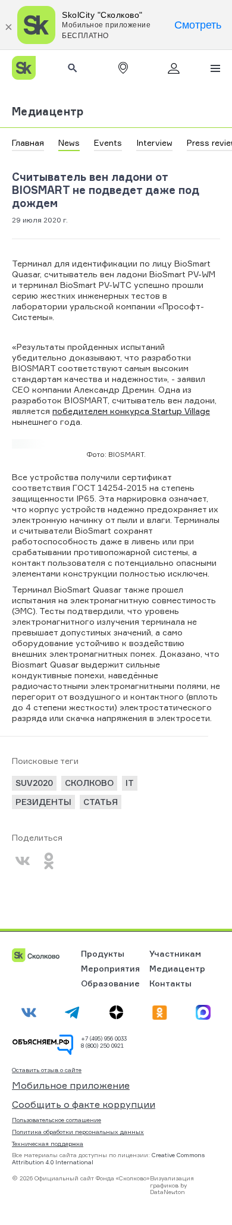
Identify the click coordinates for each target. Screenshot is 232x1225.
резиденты (43, 802)
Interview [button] (154, 142)
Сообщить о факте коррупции (83, 1104)
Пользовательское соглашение (56, 1119)
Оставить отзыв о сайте (46, 1070)
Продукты (102, 953)
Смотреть (197, 25)
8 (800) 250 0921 (102, 1045)
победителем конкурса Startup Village (131, 411)
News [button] (69, 142)
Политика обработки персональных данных (78, 1131)
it (130, 783)
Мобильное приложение (71, 1085)
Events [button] (108, 142)
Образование (110, 983)
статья (100, 802)
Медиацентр (48, 111)
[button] (123, 68)
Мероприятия (110, 968)
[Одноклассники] (48, 861)
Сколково (89, 783)
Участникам (175, 953)
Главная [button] (28, 142)
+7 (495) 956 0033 (104, 1038)
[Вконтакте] (22, 861)
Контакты (170, 983)
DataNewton (167, 1191)
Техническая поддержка (47, 1143)
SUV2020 (34, 783)
